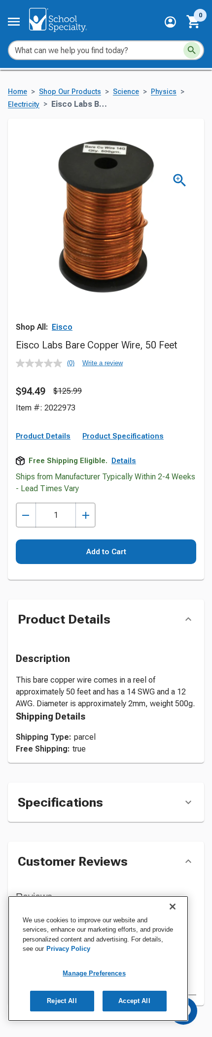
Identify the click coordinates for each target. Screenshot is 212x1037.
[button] (170, 22)
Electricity (23, 104)
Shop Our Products (70, 92)
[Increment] (85, 515)
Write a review (102, 363)
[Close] (172, 906)
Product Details (43, 436)
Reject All (61, 1001)
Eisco (62, 327)
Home (17, 92)
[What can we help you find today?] (191, 50)
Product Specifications (123, 436)
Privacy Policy (68, 948)
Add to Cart (106, 551)
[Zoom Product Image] (179, 180)
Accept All (134, 1001)
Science (126, 92)
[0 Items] (194, 22)
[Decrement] (26, 515)
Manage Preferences (94, 973)
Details (123, 460)
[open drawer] (14, 21)
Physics (164, 92)
